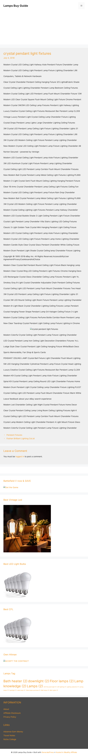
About (6, 709)
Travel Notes (9, 735)
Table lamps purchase (33, 690)
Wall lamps (45, 690)
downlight (38, 681)
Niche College (9, 739)
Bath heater (15, 681)
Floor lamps (62, 681)
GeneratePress (48, 752)
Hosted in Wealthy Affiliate (66, 752)
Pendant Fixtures (14, 435)
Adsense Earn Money (13, 731)
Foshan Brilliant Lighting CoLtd (21, 438)
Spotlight (13, 690)
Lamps (35, 686)
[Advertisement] (44, 28)
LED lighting (61, 687)
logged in (20, 456)
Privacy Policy (9, 717)
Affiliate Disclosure (12, 713)
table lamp (21, 690)
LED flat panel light (50, 687)
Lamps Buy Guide (15, 5)
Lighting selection (73, 687)
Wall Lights (54, 690)
